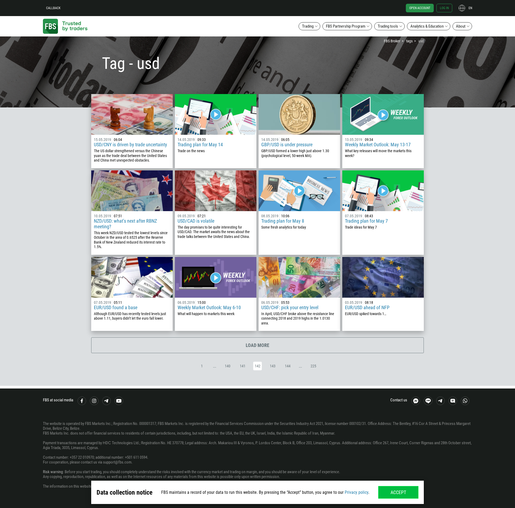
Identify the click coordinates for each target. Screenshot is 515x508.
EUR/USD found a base (115, 307)
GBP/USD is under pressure (286, 144)
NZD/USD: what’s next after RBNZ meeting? (125, 223)
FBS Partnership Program (345, 26)
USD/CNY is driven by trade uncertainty (130, 144)
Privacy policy (356, 492)
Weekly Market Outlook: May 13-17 (378, 144)
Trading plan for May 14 (200, 144)
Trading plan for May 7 (366, 221)
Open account (419, 8)
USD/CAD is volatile (196, 221)
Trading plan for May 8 (282, 221)
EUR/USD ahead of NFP (367, 307)
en (470, 8)
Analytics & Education (427, 26)
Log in (444, 8)
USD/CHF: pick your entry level (289, 307)
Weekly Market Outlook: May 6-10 (209, 307)
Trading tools (388, 26)
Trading (308, 26)
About (460, 26)
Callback (53, 8)
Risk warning (53, 471)
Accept (398, 492)
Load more (257, 345)
